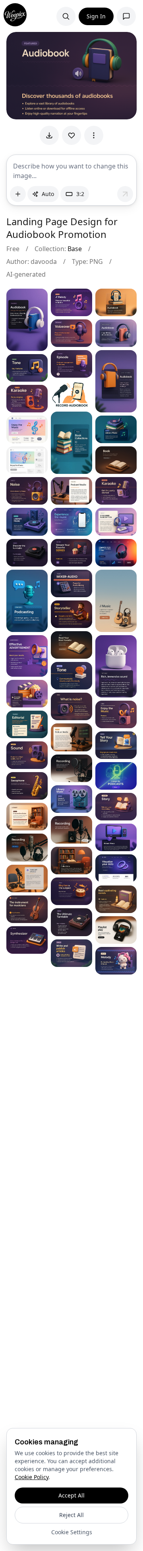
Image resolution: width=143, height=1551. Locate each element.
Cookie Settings (71, 1532)
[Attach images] (18, 194)
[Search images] (65, 16)
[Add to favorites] (71, 135)
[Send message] (125, 194)
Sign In (96, 16)
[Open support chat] (126, 16)
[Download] (49, 135)
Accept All (71, 1495)
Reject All (71, 1515)
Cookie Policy (31, 1477)
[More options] (93, 135)
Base (75, 248)
